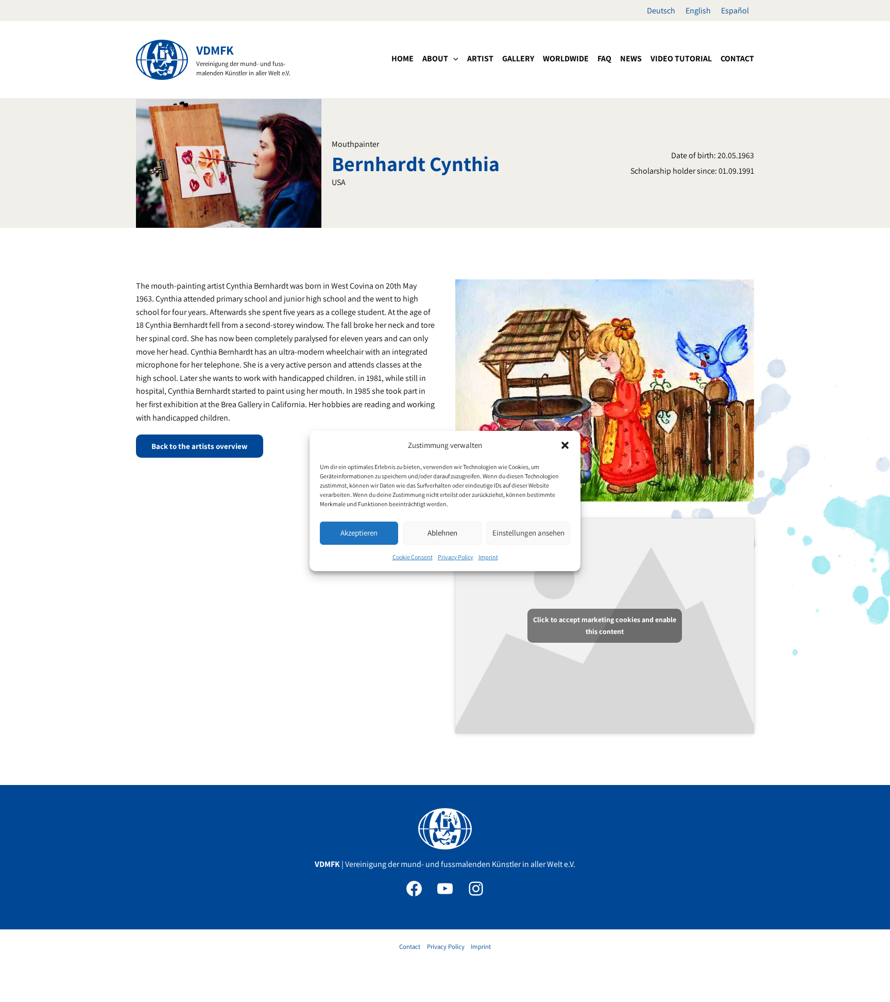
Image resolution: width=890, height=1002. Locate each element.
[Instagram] (476, 888)
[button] (565, 445)
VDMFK (215, 50)
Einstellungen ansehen (528, 533)
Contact (409, 946)
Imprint (488, 557)
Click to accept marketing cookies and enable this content (604, 625)
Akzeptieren (359, 533)
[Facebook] (414, 888)
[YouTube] (445, 888)
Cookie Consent (412, 557)
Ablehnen (442, 533)
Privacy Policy (455, 557)
